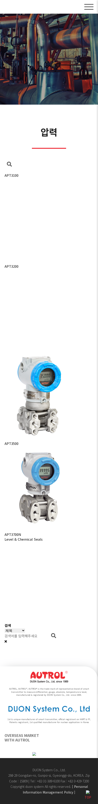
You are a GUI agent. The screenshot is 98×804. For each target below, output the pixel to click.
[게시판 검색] (9, 164)
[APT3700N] (49, 486)
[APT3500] (49, 395)
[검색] (53, 635)
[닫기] (6, 641)
